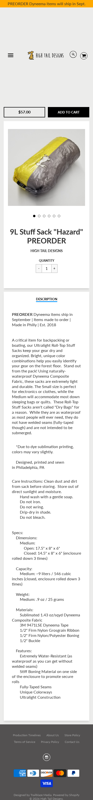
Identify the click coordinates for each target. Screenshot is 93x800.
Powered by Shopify (66, 795)
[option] (46, 167)
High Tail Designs (47, 251)
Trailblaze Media (41, 795)
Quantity (46, 260)
